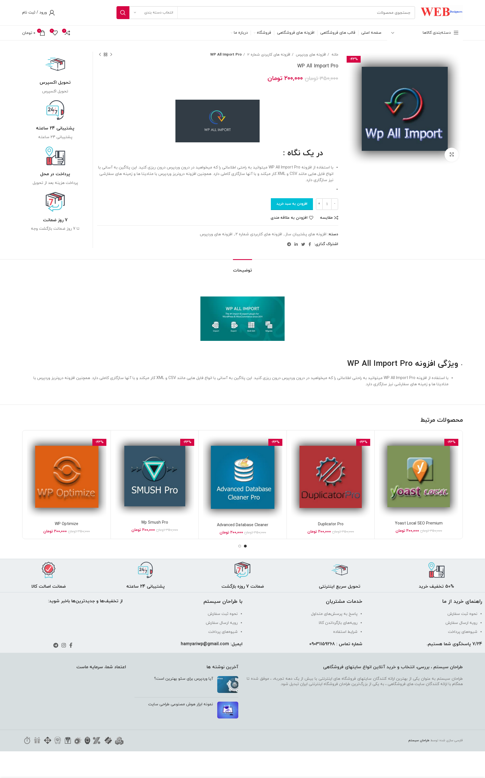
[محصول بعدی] (100, 55)
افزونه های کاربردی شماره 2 (268, 54)
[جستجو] (122, 12)
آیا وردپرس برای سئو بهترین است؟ (183, 678)
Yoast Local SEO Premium (419, 523)
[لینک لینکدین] (296, 244)
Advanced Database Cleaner (242, 525)
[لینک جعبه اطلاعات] (55, 74)
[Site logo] (442, 12)
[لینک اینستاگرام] (64, 645)
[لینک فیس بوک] (310, 244)
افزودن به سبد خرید (291, 203)
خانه (334, 54)
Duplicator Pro (331, 524)
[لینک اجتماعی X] (303, 244)
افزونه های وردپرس (310, 54)
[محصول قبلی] (111, 55)
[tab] (242, 267)
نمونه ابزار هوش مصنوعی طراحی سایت (180, 704)
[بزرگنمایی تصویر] (452, 155)
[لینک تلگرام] (289, 244)
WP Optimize (66, 524)
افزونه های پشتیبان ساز (305, 234)
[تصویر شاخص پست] (227, 684)
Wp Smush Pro (154, 522)
